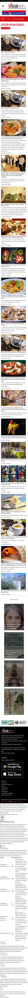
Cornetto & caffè (6, 28)
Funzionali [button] (2, 942)
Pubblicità (4, 790)
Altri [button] (1, 988)
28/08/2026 (14, 628)
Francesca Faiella (8, 628)
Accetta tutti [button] (14, 814)
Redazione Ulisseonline (9, 657)
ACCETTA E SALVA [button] (4, 997)
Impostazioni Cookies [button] (5, 814)
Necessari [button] (2, 845)
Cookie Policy (4, 788)
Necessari (3, 847)
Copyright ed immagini (7, 793)
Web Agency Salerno (17, 801)
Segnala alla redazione (7, 784)
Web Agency (6, 801)
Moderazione (4, 791)
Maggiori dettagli (4, 813)
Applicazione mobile (6, 795)
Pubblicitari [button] (3, 975)
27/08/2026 (17, 657)
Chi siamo (3, 781)
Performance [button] (3, 953)
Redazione (4, 783)
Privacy (3, 786)
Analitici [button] (2, 964)
